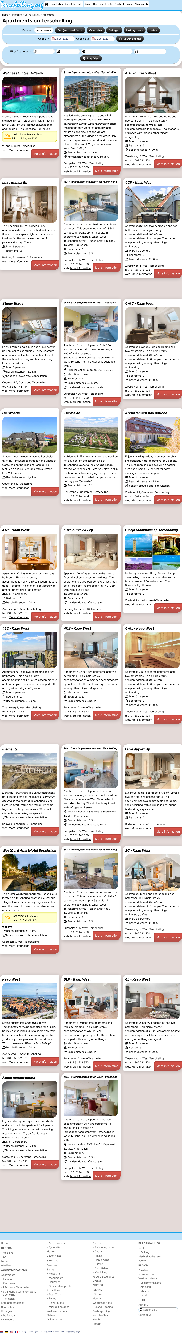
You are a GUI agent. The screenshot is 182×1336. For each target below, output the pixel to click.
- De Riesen (8, 1315)
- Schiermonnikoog (149, 1282)
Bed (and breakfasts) (70, 30)
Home (4, 1243)
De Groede (11, 413)
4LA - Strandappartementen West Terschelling (90, 181)
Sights (51, 1269)
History (97, 1323)
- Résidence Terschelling (15, 1287)
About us (143, 1304)
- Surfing (98, 1263)
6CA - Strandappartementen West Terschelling (90, 302)
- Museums (54, 1273)
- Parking (143, 1252)
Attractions (53, 1290)
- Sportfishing (101, 1268)
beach (17, 1035)
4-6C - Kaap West (139, 303)
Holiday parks (134, 30)
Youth (96, 1319)
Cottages (114, 30)
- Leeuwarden (146, 1274)
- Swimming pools (104, 1247)
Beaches (52, 1265)
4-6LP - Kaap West (140, 73)
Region (129, 4)
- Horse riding (101, 1259)
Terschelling (56, 4)
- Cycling (98, 1251)
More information (19, 150)
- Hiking (97, 1255)
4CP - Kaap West (139, 182)
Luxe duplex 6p (14, 182)
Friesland (143, 1270)
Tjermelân (72, 413)
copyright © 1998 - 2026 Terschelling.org (61, 1332)
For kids (5, 1261)
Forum (142, 1260)
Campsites (95, 30)
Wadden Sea (100, 1315)
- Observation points (59, 1286)
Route (141, 1248)
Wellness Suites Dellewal (22, 73)
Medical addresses (149, 1256)
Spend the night (73, 4)
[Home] (46, 4)
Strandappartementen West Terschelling (90, 72)
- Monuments (55, 1277)
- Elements (7, 1279)
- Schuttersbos (56, 1243)
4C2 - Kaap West (77, 628)
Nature (51, 1315)
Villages (97, 1294)
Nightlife (98, 1284)
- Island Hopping (103, 1306)
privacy (38, 1332)
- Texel (142, 1295)
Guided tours (54, 1319)
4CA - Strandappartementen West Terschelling (90, 1076)
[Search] (147, 4)
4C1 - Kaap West (15, 530)
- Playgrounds (55, 1302)
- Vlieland (144, 1291)
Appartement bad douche (146, 413)
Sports (97, 1243)
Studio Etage (12, 303)
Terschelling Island (42, 800)
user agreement (26, 1332)
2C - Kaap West (137, 850)
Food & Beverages (103, 1276)
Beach (88, 4)
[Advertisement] (91, 288)
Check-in (44, 38)
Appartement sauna (18, 1078)
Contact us (144, 1314)
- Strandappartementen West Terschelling (18, 1293)
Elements (10, 749)
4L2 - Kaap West (15, 628)
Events (108, 4)
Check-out (83, 38)
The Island (7, 1252)
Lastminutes (54, 1255)
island (23, 1030)
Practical (119, 4)
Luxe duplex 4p (137, 749)
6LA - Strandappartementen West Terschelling (90, 849)
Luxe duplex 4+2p (78, 530)
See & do (98, 4)
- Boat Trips (54, 1294)
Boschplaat (83, 468)
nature (109, 464)
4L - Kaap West (137, 979)
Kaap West (11, 979)
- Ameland (144, 1286)
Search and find (132, 38)
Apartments (44, 30)
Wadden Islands (102, 1302)
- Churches (53, 1281)
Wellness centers (57, 1311)
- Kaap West (8, 1283)
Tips (3, 1256)
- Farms (51, 1298)
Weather (139, 4)
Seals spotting (101, 1311)
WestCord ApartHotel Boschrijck (29, 850)
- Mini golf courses (58, 1306)
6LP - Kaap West (77, 979)
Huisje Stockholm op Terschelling (151, 530)
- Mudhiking (100, 1272)
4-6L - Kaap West (139, 628)
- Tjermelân (8, 1298)
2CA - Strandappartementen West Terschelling (90, 748)
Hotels (153, 30)
